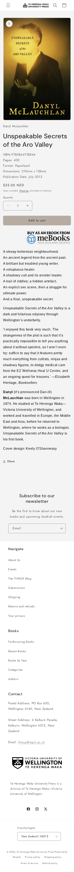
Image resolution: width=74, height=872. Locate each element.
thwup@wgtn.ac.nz (31, 742)
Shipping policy (52, 857)
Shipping (24, 190)
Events (12, 569)
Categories (15, 670)
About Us (14, 560)
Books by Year (17, 660)
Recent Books (17, 651)
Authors (13, 679)
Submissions (16, 588)
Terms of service (29, 863)
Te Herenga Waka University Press (35, 851)
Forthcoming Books (21, 642)
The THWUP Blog (19, 578)
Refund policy (49, 863)
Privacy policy (32, 857)
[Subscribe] (61, 528)
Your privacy (16, 616)
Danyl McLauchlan (16, 126)
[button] (8, 5)
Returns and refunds (21, 606)
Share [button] (11, 461)
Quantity (8, 197)
